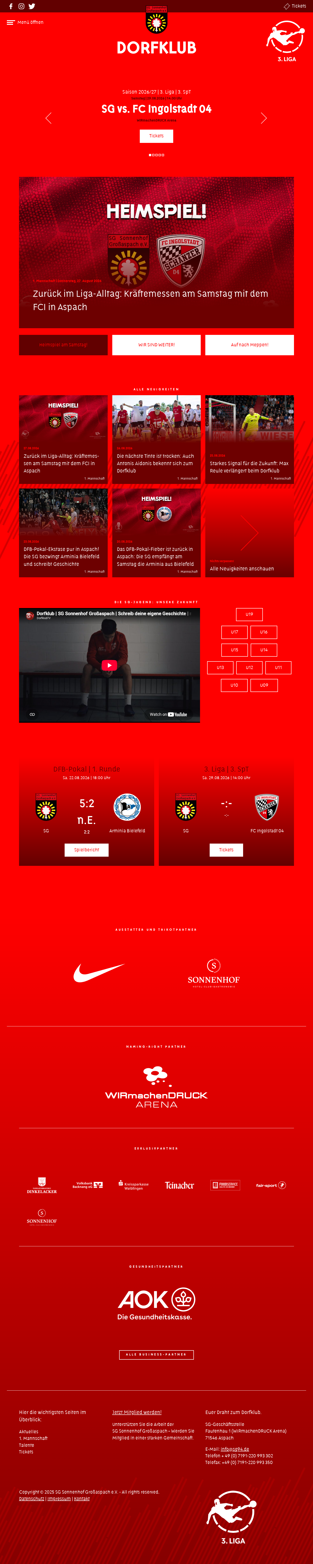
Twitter (32, 6)
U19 (249, 614)
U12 (249, 668)
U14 (264, 650)
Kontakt (82, 1499)
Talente (26, 1445)
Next (264, 119)
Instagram (21, 6)
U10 (234, 685)
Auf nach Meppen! (249, 345)
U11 (278, 668)
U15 (234, 650)
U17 (234, 632)
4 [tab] (160, 155)
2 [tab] (153, 155)
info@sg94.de (235, 1449)
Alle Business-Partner (156, 1355)
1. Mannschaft (33, 1438)
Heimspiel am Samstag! (63, 345)
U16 (264, 632)
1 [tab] (150, 155)
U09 (264, 685)
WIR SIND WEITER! (156, 345)
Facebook (11, 6)
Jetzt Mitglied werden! (137, 1412)
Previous (48, 119)
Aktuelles (28, 1432)
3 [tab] (156, 155)
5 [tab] (163, 155)
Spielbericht (86, 850)
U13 (220, 668)
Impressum (59, 1499)
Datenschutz (31, 1499)
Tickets (299, 6)
